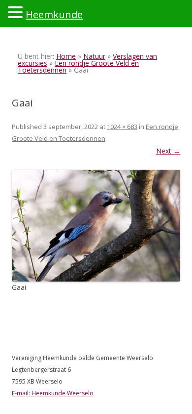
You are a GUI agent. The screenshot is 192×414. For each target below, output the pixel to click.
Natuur (94, 56)
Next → (168, 150)
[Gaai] (96, 226)
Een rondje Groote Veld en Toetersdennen (78, 66)
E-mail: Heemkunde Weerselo (53, 393)
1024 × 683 (122, 126)
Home (66, 56)
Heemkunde (54, 14)
